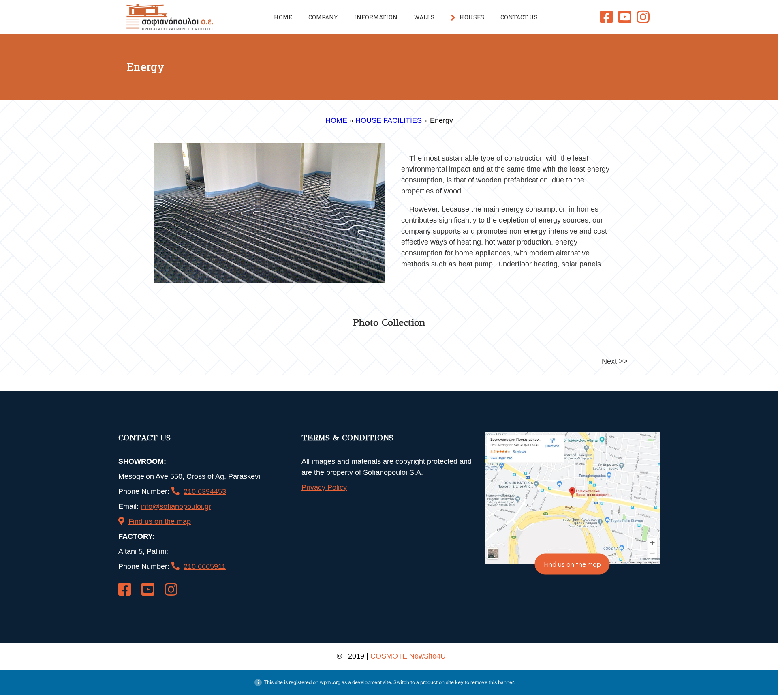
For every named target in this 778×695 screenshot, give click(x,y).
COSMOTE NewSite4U (408, 656)
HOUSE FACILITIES (388, 120)
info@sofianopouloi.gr (176, 506)
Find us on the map (159, 521)
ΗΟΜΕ (283, 17)
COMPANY (323, 17)
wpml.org (330, 682)
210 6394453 (205, 491)
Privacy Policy (324, 487)
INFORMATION (376, 17)
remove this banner (491, 682)
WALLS (424, 17)
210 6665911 (205, 566)
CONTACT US (519, 17)
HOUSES (472, 17)
